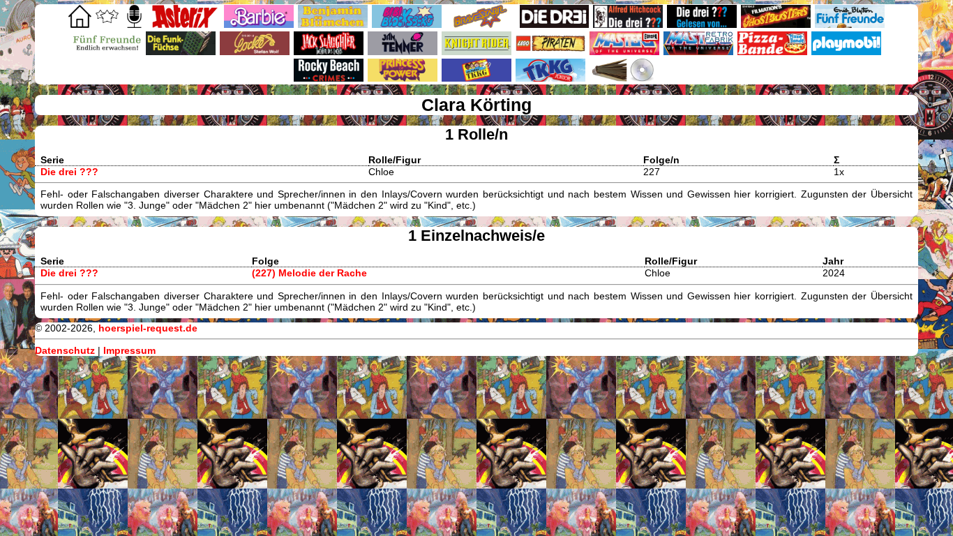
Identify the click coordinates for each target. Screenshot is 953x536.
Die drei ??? (69, 171)
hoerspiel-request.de (147, 328)
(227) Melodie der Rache (309, 272)
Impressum (129, 350)
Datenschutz (65, 350)
